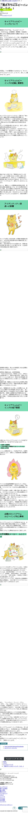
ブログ (5, 763)
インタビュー (3, 793)
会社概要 (2, 800)
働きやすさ (3, 791)
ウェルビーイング (7, 15)
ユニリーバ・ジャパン (10, 748)
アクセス (2, 798)
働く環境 (2, 790)
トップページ (3, 787)
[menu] (1, 11)
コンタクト (3, 801)
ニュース (2, 796)
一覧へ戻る (14, 758)
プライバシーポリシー (6, 804)
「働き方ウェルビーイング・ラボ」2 (13, 766)
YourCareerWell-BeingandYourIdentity (14, 746)
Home (4, 761)
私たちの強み (3, 788)
